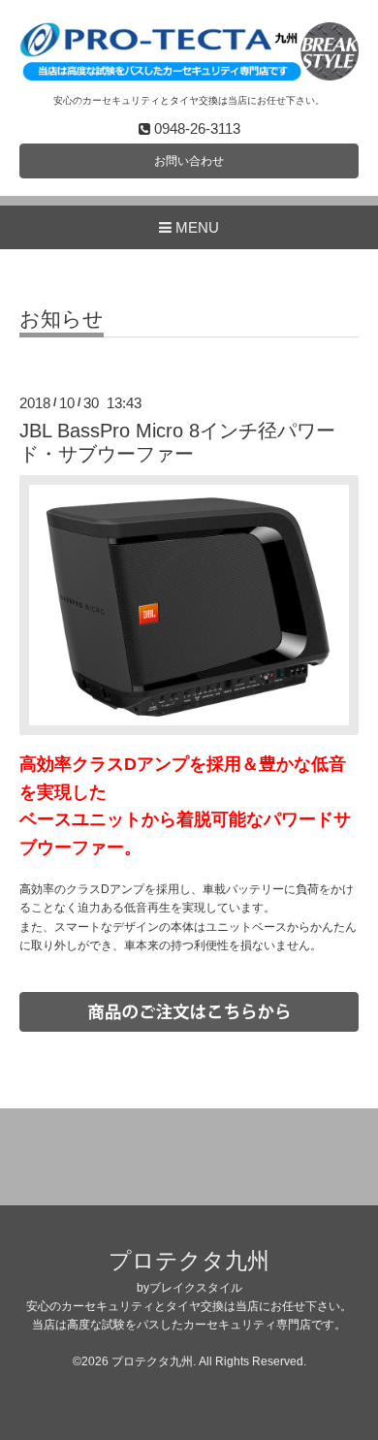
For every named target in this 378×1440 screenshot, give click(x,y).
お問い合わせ (189, 161)
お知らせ (61, 319)
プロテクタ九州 (189, 1261)
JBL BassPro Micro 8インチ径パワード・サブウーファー (177, 442)
